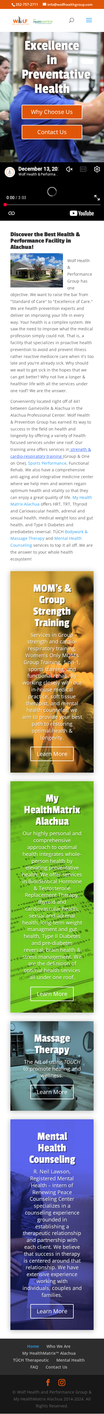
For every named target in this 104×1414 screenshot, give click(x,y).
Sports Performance (47, 463)
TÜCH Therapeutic (31, 1360)
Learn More (52, 754)
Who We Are (58, 1346)
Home (33, 1346)
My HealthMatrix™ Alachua (49, 1353)
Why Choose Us (52, 112)
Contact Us (52, 132)
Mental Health (70, 1360)
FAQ (34, 1367)
